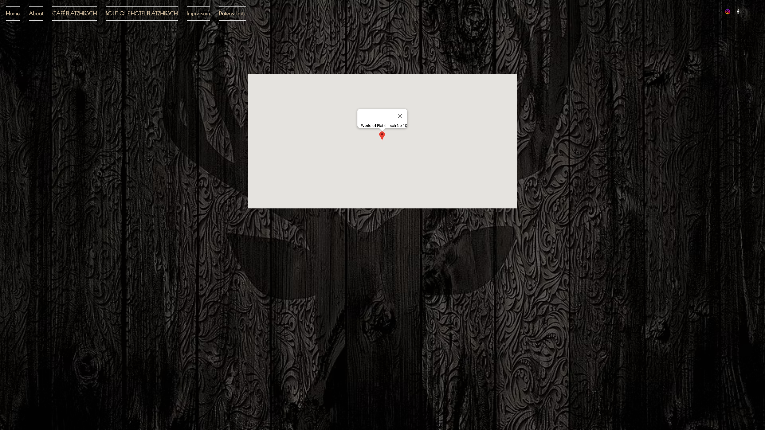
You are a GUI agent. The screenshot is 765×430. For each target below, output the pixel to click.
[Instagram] (728, 12)
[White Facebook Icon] (738, 12)
